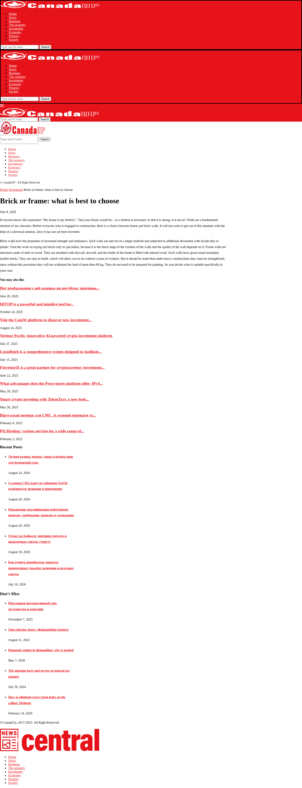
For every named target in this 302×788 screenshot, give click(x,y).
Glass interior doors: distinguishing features (38, 629)
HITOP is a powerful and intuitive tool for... (37, 304)
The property (17, 25)
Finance (14, 36)
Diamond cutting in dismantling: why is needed (41, 650)
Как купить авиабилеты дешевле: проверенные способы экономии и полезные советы (41, 568)
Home (13, 14)
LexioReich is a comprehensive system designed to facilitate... (51, 352)
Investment (16, 28)
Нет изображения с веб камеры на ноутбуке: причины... (50, 288)
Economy (15, 32)
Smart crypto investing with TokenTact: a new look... (44, 399)
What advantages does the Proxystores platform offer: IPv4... (51, 383)
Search (45, 47)
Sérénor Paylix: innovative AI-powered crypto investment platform (56, 336)
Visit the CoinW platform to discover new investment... (46, 320)
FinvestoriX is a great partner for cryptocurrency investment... (52, 367)
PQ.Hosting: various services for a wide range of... (42, 431)
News (12, 17)
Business (14, 21)
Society (13, 39)
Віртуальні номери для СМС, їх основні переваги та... (48, 415)
